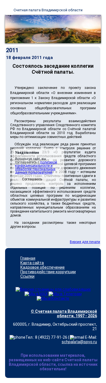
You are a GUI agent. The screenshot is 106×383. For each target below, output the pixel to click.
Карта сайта (32, 263)
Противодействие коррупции (48, 272)
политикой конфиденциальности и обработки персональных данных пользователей (36, 167)
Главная (27, 258)
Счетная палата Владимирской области (48, 10)
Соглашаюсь (32, 179)
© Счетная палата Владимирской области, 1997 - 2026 (64, 313)
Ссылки (27, 276)
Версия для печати (85, 242)
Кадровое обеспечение (42, 267)
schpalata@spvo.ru (79, 342)
